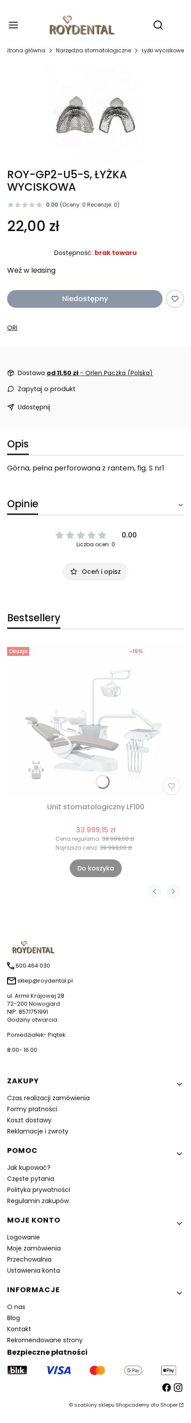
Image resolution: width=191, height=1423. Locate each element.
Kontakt (19, 1329)
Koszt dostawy (29, 1120)
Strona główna (25, 50)
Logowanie (23, 1237)
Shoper (169, 1404)
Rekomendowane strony (45, 1340)
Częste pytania (30, 1178)
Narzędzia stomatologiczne (93, 50)
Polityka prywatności (38, 1189)
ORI (12, 327)
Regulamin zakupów (38, 1200)
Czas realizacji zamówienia (48, 1098)
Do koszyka (95, 868)
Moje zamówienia (34, 1248)
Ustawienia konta (33, 1270)
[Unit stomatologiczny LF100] (95, 720)
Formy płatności (32, 1109)
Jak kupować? (29, 1167)
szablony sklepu (94, 1404)
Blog (13, 1317)
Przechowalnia (29, 1259)
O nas (16, 1306)
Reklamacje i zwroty (37, 1131)
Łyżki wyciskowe (163, 50)
